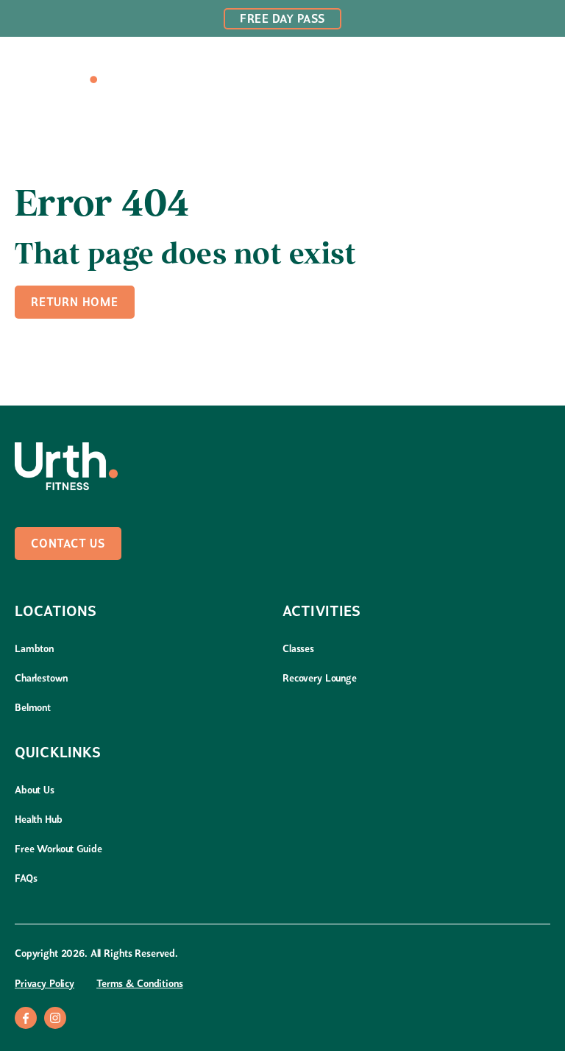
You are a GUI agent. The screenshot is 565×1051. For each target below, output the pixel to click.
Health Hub (39, 820)
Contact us (68, 545)
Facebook (26, 1018)
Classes (298, 649)
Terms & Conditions (139, 984)
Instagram (55, 1018)
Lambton (34, 649)
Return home (74, 303)
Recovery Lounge (319, 678)
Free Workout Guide (58, 849)
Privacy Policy (44, 984)
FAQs (26, 879)
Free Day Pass (282, 20)
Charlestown (41, 678)
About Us (34, 790)
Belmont (33, 708)
